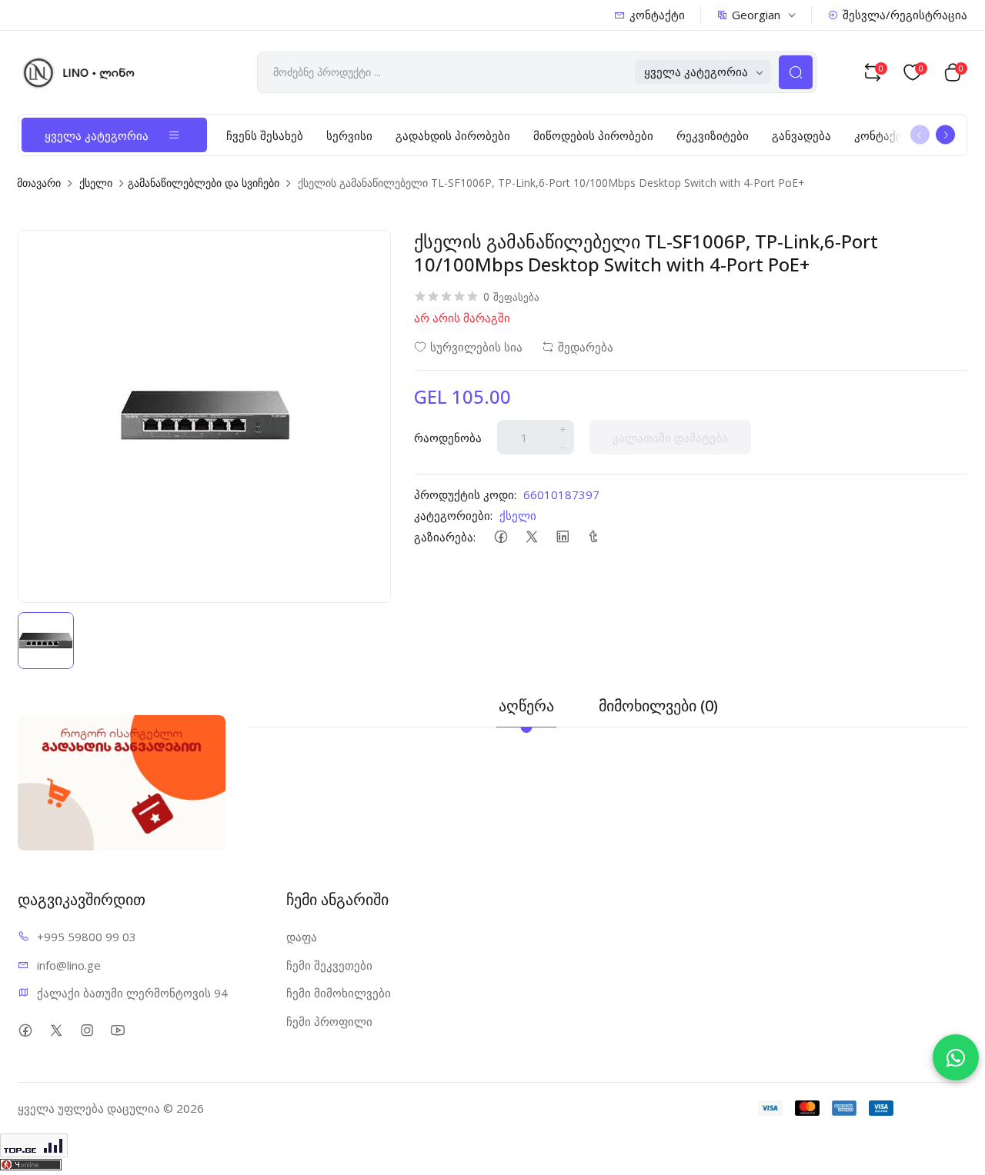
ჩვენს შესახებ (264, 135)
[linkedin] (562, 536)
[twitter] (531, 536)
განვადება (801, 135)
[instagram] (86, 1030)
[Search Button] (796, 72)
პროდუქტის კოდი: (465, 494)
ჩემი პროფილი (329, 1021)
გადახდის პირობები (453, 135)
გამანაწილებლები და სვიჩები (203, 182)
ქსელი (95, 182)
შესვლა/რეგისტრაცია (905, 14)
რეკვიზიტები (712, 135)
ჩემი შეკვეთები (329, 965)
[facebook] (500, 536)
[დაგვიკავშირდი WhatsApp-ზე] (956, 1057)
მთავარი (39, 182)
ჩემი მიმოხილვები (338, 992)
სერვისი (349, 135)
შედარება (585, 346)
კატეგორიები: (453, 515)
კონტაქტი (657, 14)
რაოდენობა (448, 437)
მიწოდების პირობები (593, 135)
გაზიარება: (445, 536)
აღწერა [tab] (526, 705)
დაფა (301, 936)
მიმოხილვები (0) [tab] (658, 705)
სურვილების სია (476, 346)
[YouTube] (117, 1030)
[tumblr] (592, 536)
